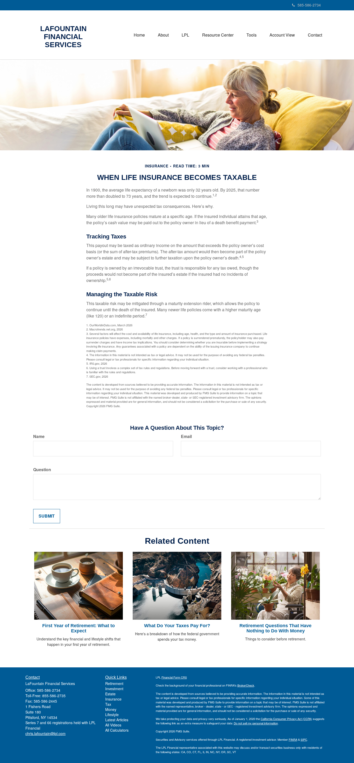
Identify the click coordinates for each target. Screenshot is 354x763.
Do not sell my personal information (256, 723)
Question (42, 469)
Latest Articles (116, 719)
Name (39, 436)
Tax (108, 704)
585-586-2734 (309, 5)
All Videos (113, 724)
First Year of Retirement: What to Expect (78, 628)
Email (186, 436)
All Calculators (117, 730)
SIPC (304, 739)
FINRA (293, 739)
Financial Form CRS (174, 677)
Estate (110, 693)
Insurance (113, 699)
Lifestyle (112, 714)
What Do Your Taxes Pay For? (177, 625)
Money (110, 709)
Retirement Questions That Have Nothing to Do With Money (275, 628)
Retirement (114, 683)
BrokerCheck (245, 685)
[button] (163, 35)
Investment (114, 688)
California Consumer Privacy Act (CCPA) (286, 719)
